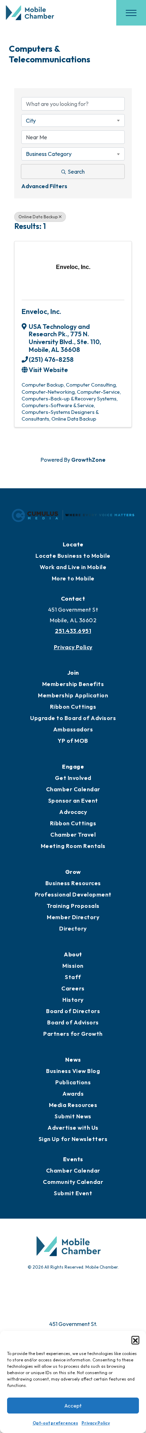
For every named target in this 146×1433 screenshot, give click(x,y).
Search (76, 171)
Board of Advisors (73, 1022)
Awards (73, 1093)
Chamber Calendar (73, 789)
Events (73, 1159)
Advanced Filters (44, 186)
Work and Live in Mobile (73, 567)
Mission (73, 965)
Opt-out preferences (55, 1423)
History (73, 999)
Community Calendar (73, 1181)
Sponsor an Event (73, 800)
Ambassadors (73, 729)
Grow (73, 871)
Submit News (73, 1116)
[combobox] (73, 120)
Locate (73, 544)
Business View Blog (73, 1070)
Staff (73, 976)
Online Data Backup (38, 216)
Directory (73, 928)
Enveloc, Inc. (41, 311)
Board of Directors (73, 1011)
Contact (73, 598)
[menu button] (131, 13)
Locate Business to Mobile (73, 555)
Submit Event (73, 1193)
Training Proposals (73, 905)
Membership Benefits (73, 683)
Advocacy (73, 811)
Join (73, 672)
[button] (135, 1339)
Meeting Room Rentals (73, 845)
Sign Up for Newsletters (73, 1138)
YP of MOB (73, 740)
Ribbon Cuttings (73, 706)
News (73, 1059)
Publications (73, 1082)
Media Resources (73, 1104)
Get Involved (73, 777)
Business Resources (73, 883)
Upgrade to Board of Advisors (73, 717)
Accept (73, 1405)
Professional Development (73, 894)
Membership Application (73, 695)
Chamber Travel (73, 834)
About (73, 954)
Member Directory (73, 917)
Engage (73, 766)
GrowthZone (88, 459)
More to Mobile (73, 578)
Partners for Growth (73, 1033)
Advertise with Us (73, 1127)
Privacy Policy (96, 1423)
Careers (73, 988)
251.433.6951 (73, 630)
